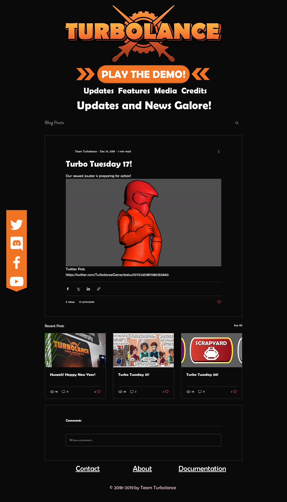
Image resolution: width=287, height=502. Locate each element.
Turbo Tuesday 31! (133, 374)
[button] (237, 122)
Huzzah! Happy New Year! (72, 374)
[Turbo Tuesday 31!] (143, 350)
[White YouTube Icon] (16, 281)
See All (238, 325)
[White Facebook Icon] (16, 262)
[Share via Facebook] (68, 289)
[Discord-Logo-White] (16, 243)
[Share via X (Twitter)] (78, 289)
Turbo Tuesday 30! (202, 374)
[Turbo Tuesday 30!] (211, 350)
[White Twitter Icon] (16, 224)
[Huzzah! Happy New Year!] (75, 350)
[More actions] (218, 151)
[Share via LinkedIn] (88, 289)
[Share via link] (99, 289)
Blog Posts (54, 122)
